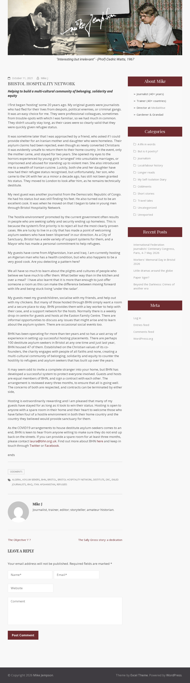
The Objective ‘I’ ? (19, 540)
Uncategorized (147, 207)
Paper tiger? (141, 277)
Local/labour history (150, 165)
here (100, 441)
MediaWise (158, 108)
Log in (137, 318)
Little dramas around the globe (153, 270)
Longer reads (146, 172)
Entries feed (141, 325)
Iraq (29, 484)
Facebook (52, 445)
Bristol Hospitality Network (75, 479)
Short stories (146, 193)
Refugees (62, 484)
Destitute (98, 479)
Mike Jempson (43, 675)
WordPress (174, 675)
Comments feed (143, 332)
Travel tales (145, 200)
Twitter (35, 445)
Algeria (16, 479)
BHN (43, 479)
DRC (108, 479)
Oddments (16, 471)
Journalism (144, 158)
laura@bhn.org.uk (43, 441)
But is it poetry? (148, 151)
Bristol (52, 479)
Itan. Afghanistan (44, 484)
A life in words (146, 144)
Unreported (145, 214)
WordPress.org (143, 338)
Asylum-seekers (31, 479)
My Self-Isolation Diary (152, 179)
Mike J (44, 78)
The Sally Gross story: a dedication (100, 540)
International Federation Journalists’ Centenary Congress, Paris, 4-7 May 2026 (154, 249)
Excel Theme (139, 675)
